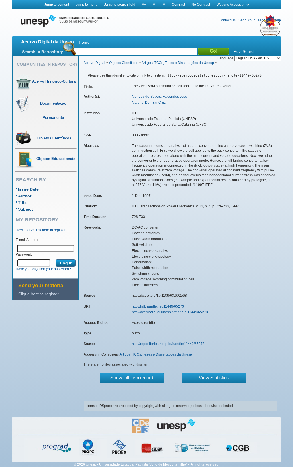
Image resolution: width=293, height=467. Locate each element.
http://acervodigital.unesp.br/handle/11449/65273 (170, 312)
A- (154, 5)
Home (84, 42)
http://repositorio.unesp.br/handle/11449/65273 (168, 344)
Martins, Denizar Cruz (149, 103)
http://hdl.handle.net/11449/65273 (158, 306)
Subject (25, 209)
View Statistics (214, 377)
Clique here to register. (39, 294)
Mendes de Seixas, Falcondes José (159, 97)
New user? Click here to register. (41, 230)
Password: (24, 254)
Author (24, 196)
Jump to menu (87, 5)
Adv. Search (245, 51)
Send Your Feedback (254, 20)
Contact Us (227, 20)
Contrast (178, 5)
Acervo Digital (94, 63)
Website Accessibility (233, 5)
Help (277, 20)
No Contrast (200, 5)
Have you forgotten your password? (43, 269)
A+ (144, 5)
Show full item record (131, 377)
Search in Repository (42, 51)
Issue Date (28, 189)
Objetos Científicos (123, 63)
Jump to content (56, 5)
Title (22, 202)
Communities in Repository (47, 64)
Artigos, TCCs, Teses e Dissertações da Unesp (178, 63)
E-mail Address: (28, 240)
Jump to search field (119, 5)
